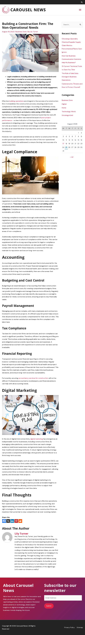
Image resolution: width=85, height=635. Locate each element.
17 (63, 144)
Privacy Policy (69, 627)
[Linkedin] (12, 521)
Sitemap (80, 627)
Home (64, 108)
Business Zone (21, 32)
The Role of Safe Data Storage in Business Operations (70, 76)
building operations (16, 101)
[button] (82, 2)
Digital (64, 104)
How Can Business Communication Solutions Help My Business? (71, 59)
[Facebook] (4, 521)
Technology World (69, 111)
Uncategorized (67, 115)
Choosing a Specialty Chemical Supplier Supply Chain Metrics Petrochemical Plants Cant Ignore (72, 45)
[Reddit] (20, 521)
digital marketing (36, 439)
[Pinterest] (16, 521)
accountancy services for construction (33, 378)
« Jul (71, 157)
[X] (8, 521)
